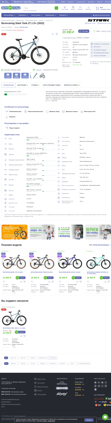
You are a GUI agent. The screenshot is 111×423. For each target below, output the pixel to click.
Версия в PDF (91, 23)
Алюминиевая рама (15, 111)
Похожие (84, 31)
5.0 (83, 384)
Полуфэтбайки (42, 357)
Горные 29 (22, 357)
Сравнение (88, 9)
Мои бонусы (7, 2)
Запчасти (62, 15)
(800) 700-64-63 (5, 394)
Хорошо (89, 420)
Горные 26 (13, 357)
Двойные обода (54, 111)
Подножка (12, 116)
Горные (41, 20)
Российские (53, 363)
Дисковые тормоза (72, 111)
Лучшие (33, 363)
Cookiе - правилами (48, 421)
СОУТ (3, 406)
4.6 (83, 389)
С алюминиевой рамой (84, 363)
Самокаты (22, 15)
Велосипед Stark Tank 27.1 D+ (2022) (14, 328)
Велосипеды (8, 15)
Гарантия (39, 70)
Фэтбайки (32, 357)
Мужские (13, 363)
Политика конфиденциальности (10, 399)
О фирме (70, 1)
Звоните (22, 332)
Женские (23, 363)
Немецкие (62, 363)
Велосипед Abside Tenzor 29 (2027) (42, 272)
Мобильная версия (42, 386)
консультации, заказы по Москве (24, 2)
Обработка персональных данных (11, 404)
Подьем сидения (14, 128)
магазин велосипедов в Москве (13, 418)
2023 (77, 65)
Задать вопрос (41, 379)
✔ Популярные (52, 357)
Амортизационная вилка (35, 111)
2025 (74, 65)
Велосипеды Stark (31, 20)
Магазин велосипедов (7, 20)
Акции (63, 1)
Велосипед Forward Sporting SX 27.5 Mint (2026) (97, 273)
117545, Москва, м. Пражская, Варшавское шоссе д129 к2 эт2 (13, 382)
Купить (22, 277)
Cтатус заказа (64, 9)
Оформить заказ (105, 9)
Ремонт (99, 1)
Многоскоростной (89, 111)
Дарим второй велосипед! (102, 15)
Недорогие (43, 363)
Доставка (90, 1)
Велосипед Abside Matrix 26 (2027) (69, 272)
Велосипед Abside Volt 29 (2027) (13, 272)
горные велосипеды (5, 419)
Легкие (72, 363)
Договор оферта (6, 401)
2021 (80, 65)
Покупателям (80, 1)
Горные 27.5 (49, 20)
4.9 (83, 395)
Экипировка (49, 15)
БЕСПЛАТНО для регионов (46, 2)
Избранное (80, 9)
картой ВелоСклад (69, 37)
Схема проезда (41, 394)
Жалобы (73, 9)
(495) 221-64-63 (5, 392)
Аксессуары (35, 15)
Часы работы (41, 383)
